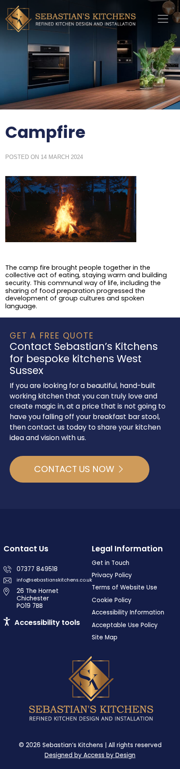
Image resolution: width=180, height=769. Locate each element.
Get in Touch (110, 563)
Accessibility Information (128, 612)
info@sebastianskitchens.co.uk (54, 580)
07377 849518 (37, 569)
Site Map (105, 637)
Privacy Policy (112, 575)
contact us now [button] (75, 469)
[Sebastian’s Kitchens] (72, 19)
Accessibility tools (47, 622)
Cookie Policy (112, 600)
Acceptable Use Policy (125, 625)
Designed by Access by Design (90, 755)
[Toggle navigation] (163, 19)
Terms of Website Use (124, 587)
